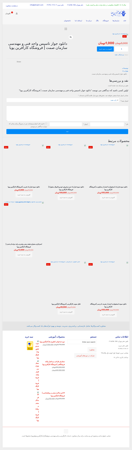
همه (116, 55)
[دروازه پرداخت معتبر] (30, 350)
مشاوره (92, 350)
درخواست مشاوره (12, 6)
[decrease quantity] (117, 49)
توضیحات (125, 68)
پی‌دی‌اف (121, 55)
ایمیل (85, 124)
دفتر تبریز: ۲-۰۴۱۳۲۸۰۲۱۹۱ (55, 5)
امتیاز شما (124, 101)
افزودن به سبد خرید (105, 49)
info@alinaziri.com (36, 5)
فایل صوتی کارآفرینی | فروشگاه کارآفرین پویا (66, 304)
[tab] (67, 68)
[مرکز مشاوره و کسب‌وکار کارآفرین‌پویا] (118, 13)
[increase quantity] (126, 49)
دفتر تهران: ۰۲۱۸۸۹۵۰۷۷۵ (75, 5)
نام (126, 124)
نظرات (125, 71)
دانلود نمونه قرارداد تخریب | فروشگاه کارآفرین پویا (24, 187)
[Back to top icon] (66, 431)
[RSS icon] (66, 440)
